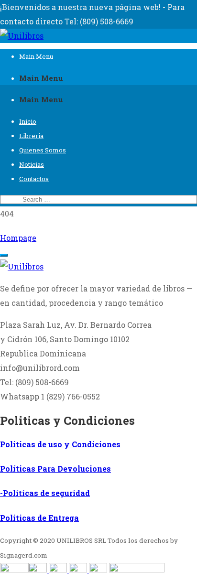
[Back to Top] (4, 255)
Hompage (18, 238)
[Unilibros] (22, 36)
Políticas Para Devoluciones (55, 468)
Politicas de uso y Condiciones (60, 444)
